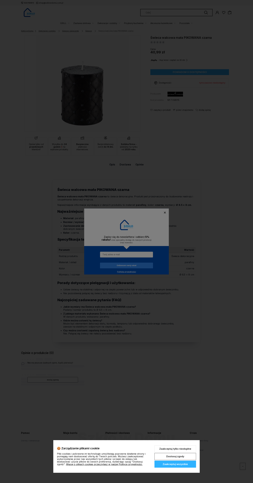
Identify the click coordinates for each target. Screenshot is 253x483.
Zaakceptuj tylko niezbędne (175, 448)
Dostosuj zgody (175, 456)
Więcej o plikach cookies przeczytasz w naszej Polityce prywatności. (104, 464)
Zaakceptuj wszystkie (175, 464)
